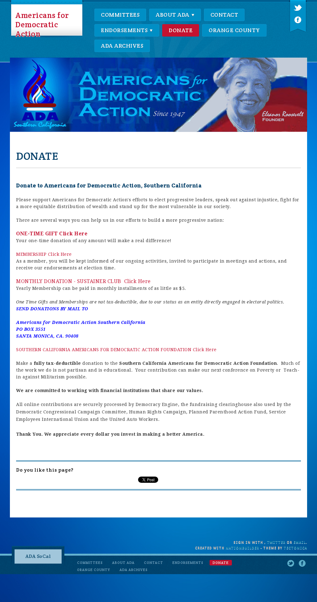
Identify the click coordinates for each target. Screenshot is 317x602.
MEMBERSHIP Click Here (44, 254)
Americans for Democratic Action (42, 24)
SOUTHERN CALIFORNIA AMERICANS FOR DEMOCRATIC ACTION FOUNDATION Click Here (116, 349)
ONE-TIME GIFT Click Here (51, 234)
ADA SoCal (38, 556)
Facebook (298, 20)
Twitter (298, 8)
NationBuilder (242, 548)
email (299, 542)
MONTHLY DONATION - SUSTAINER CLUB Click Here (83, 281)
